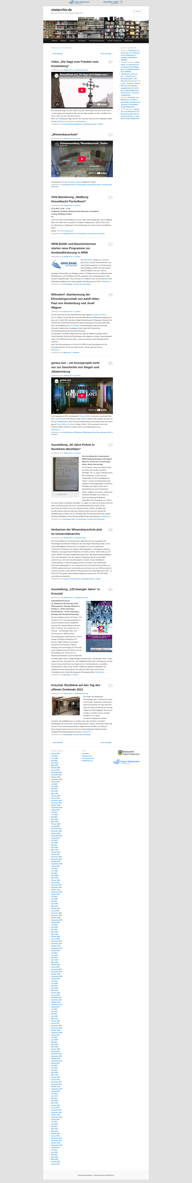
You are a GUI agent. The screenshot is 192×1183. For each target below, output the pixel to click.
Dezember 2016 (56, 1025)
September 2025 (56, 779)
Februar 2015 (55, 1077)
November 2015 (56, 1056)
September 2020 (56, 920)
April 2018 (54, 988)
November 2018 (56, 972)
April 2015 (54, 1072)
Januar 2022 (55, 882)
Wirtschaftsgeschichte (94, 184)
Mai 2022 (54, 873)
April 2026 (54, 763)
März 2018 (54, 990)
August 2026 (55, 753)
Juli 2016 (54, 1037)
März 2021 (54, 906)
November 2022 (56, 859)
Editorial (54, 41)
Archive (72, 41)
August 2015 (55, 1063)
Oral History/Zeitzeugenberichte (73, 124)
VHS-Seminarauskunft (65, 231)
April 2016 (54, 1044)
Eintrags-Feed (87, 756)
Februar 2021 (55, 908)
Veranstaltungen (81, 184)
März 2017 (54, 1018)
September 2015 (56, 1061)
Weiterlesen (107, 281)
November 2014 (56, 1084)
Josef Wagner (75, 325)
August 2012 (55, 1147)
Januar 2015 (55, 1079)
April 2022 (54, 875)
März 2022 (54, 878)
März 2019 (54, 962)
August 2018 (55, 979)
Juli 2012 (54, 1150)
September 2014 (56, 1089)
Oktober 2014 (55, 1086)
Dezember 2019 (56, 941)
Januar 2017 (55, 1023)
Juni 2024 (54, 814)
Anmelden (85, 753)
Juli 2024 (54, 812)
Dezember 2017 (56, 997)
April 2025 (54, 791)
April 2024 (54, 819)
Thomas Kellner (85, 416)
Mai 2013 (54, 1126)
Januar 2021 (55, 911)
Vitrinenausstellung (74, 182)
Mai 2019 (54, 957)
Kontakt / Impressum (114, 41)
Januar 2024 (55, 826)
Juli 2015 (54, 1065)
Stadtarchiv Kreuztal (81, 70)
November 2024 (56, 803)
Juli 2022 (54, 868)
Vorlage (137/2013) (99, 315)
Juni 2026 (54, 758)
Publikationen (78, 432)
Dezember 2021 (56, 885)
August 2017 (55, 1007)
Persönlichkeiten (68, 432)
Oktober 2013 (55, 1115)
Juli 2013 (54, 1122)
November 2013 (56, 1112)
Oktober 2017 (55, 1002)
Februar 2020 (55, 936)
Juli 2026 (54, 756)
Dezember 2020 (56, 913)
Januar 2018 (55, 995)
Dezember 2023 (56, 828)
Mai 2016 (54, 1042)
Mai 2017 (54, 1014)
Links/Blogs (82, 41)
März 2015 (54, 1075)
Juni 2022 (54, 871)
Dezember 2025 (56, 772)
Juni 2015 (54, 1068)
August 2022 (55, 866)
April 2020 (54, 932)
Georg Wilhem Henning (65, 424)
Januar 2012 (55, 1164)
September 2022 (56, 864)
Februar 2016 (55, 1049)
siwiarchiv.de (61, 10)
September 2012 (56, 1145)
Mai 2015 (54, 1070)
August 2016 (55, 1035)
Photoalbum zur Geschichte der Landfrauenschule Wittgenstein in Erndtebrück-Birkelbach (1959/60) (130, 55)
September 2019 (56, 948)
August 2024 (55, 810)
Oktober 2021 (55, 889)
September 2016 (56, 1032)
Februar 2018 (55, 993)
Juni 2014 (54, 1096)
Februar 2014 (55, 1105)
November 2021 (56, 887)
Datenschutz (129, 41)
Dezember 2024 (56, 800)
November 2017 (56, 1000)
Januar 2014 (55, 1108)
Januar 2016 (55, 1051)
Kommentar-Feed (88, 758)
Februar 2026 (55, 768)
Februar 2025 (55, 796)
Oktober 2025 (55, 777)
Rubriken (63, 41)
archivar (78, 138)
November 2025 (56, 775)
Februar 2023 (55, 852)
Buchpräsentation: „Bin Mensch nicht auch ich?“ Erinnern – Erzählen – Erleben (131, 81)
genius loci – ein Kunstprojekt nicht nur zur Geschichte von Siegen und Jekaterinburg (75, 367)
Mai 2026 (54, 761)
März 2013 (54, 1131)
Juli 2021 (54, 896)
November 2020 (56, 915)
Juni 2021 (54, 899)
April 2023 (54, 847)
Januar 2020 (55, 939)
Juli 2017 (54, 1009)
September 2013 (56, 1117)
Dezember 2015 (56, 1054)
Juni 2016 (54, 1040)
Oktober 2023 (55, 833)
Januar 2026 (55, 770)
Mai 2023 (54, 845)
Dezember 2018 (56, 969)
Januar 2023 (55, 854)
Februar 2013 (55, 1133)
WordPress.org (87, 761)
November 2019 (56, 943)
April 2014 (54, 1101)
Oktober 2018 (55, 974)
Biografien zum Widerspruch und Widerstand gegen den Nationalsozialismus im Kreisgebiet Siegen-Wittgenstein (131, 102)
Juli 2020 (54, 925)
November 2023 (56, 831)
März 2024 (54, 821)
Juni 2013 (54, 1124)
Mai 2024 (54, 817)
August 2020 (55, 922)
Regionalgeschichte (90, 124)
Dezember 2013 (56, 1110)
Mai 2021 (54, 901)
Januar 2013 (55, 1136)
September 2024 (56, 807)
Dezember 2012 (56, 1138)
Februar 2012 (55, 1161)
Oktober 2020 (55, 918)
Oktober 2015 (55, 1058)
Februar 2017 (55, 1021)
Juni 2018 (54, 983)
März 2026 (54, 765)
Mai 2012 (54, 1154)
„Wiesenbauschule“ (64, 134)
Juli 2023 (54, 840)
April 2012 (54, 1157)
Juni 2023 (54, 843)
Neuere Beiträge (107, 54)
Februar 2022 (55, 880)
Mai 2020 (54, 929)
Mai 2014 (54, 1098)
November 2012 (56, 1140)
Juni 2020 (54, 927)
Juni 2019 (54, 955)
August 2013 (55, 1119)
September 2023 (56, 836)
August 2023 (55, 838)
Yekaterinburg (60, 419)
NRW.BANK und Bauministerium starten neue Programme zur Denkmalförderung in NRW (73, 248)
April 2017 (54, 1016)
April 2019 (54, 960)
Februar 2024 (55, 824)
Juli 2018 (54, 981)
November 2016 (56, 1028)
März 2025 (54, 793)
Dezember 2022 (56, 857)
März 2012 (54, 1159)
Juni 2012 (54, 1152)
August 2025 (55, 782)
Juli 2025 (54, 784)
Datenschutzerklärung (85, 1175)
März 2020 (54, 934)
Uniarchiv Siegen (80, 538)
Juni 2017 (54, 1011)
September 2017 (56, 1004)
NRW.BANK (88, 260)
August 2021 (55, 894)
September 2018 (56, 976)
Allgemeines (67, 352)
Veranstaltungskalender (96, 41)
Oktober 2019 (55, 946)
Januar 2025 (55, 798)
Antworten (75, 352)
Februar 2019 (55, 965)
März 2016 (54, 1047)
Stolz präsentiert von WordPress (104, 1175)
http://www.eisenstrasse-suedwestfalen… (73, 121)
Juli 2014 (54, 1094)
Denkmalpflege (67, 284)
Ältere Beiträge (57, 54)
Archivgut (66, 579)
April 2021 (54, 903)
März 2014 (54, 1103)
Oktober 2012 (55, 1143)
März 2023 (54, 850)
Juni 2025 (54, 786)
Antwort (100, 124)
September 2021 (56, 892)
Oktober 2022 (55, 861)
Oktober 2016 (55, 1030)
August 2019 (55, 950)
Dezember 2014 (56, 1082)
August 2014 (55, 1091)
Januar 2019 (55, 967)
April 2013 (54, 1129)
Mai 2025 (54, 789)
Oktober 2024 (55, 805)
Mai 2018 (54, 986)
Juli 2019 (54, 953)
